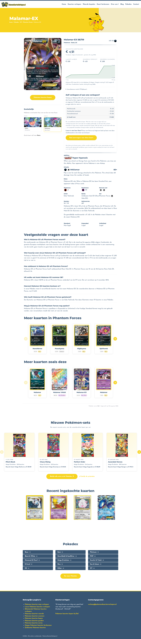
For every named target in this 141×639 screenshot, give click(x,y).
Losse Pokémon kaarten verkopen (37, 607)
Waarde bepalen (89, 4)
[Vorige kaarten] (26, 339)
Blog (122, 4)
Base (26, 552)
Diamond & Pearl (31, 560)
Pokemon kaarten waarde (34, 613)
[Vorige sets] (2, 452)
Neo (59, 564)
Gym (59, 552)
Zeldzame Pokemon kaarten (35, 627)
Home (64, 4)
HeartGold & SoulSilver (65, 556)
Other (59, 568)
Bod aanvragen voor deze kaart (81, 137)
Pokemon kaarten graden (34, 620)
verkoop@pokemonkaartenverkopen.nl (102, 604)
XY (21, 22)
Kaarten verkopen (74, 4)
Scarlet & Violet (96, 560)
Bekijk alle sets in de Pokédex (61, 476)
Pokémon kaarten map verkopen (37, 604)
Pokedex (128, 4)
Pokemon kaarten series (34, 623)
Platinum (93, 552)
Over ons (114, 4)
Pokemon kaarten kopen (43, 97)
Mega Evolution (63, 560)
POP (91, 556)
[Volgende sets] (139, 452)
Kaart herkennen (103, 4)
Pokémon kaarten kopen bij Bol (66, 613)
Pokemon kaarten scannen (34, 616)
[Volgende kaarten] (115, 339)
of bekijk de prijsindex (87, 476)
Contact (136, 4)
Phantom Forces (28, 22)
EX (26, 568)
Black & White (30, 556)
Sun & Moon (94, 564)
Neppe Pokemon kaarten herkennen (38, 625)
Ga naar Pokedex (70, 576)
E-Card (27, 564)
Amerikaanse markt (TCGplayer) (77, 89)
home (11, 22)
